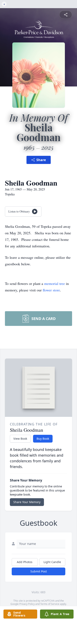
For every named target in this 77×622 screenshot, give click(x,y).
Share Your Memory (26, 502)
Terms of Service (49, 604)
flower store (51, 290)
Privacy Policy (27, 604)
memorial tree (54, 283)
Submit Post (38, 571)
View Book (20, 438)
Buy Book (43, 438)
